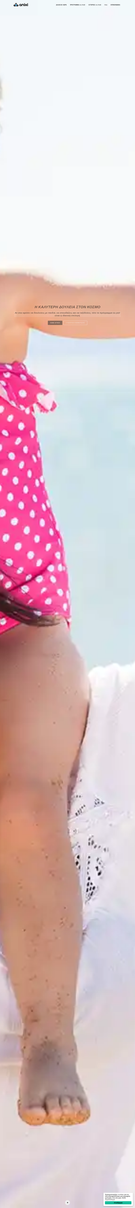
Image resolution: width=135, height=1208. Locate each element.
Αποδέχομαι (118, 1203)
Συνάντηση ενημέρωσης (75, 325)
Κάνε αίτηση (55, 325)
